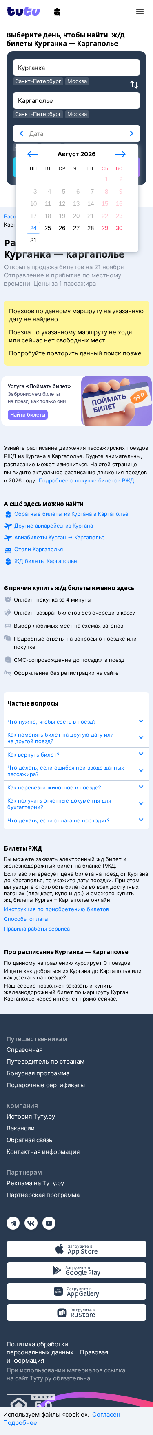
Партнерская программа (43, 1195)
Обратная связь (29, 1140)
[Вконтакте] (31, 1220)
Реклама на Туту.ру (35, 1183)
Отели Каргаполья (38, 549)
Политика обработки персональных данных (40, 1348)
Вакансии (21, 1128)
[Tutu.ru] (26, 11)
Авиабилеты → (59, 537)
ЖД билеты (45, 561)
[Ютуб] (48, 1220)
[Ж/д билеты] (57, 12)
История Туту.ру (31, 1116)
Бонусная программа (38, 1073)
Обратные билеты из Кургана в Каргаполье (71, 513)
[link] (28, 415)
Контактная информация (43, 1152)
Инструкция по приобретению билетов (56, 909)
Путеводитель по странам (45, 1061)
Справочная (24, 1049)
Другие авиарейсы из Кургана (53, 525)
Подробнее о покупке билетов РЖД (86, 480)
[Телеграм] (13, 1220)
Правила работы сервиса (37, 928)
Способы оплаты (26, 919)
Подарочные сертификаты (46, 1085)
